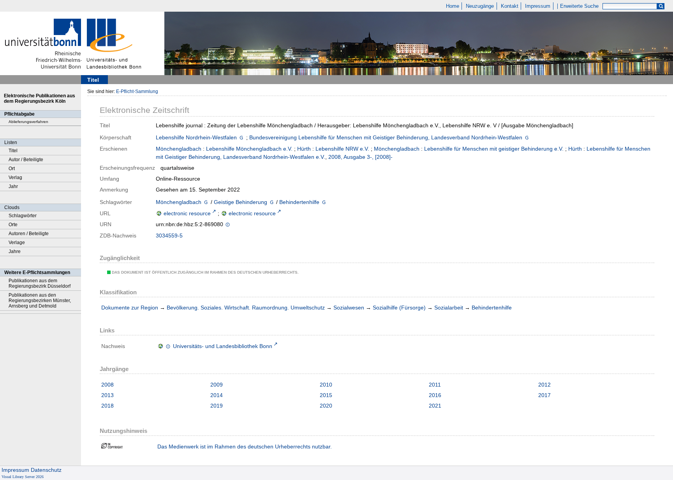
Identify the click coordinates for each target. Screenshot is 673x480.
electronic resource (187, 213)
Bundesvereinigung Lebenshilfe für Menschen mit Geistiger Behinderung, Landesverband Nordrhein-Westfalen (385, 137)
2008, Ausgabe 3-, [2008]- (360, 157)
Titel (13, 150)
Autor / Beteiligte (26, 159)
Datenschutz (46, 470)
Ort (12, 168)
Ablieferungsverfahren (28, 122)
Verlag (15, 177)
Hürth (304, 149)
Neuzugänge (480, 6)
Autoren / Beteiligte (29, 233)
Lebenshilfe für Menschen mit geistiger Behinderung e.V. (494, 149)
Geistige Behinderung (240, 202)
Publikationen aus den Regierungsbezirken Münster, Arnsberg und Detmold (40, 300)
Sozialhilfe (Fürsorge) (399, 307)
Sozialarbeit (448, 307)
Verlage (17, 242)
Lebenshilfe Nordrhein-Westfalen (196, 137)
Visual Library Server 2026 (23, 477)
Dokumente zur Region (129, 307)
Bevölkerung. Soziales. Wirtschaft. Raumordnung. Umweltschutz (246, 307)
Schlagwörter (23, 215)
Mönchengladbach (178, 149)
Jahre (15, 251)
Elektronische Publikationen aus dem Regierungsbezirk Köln (39, 98)
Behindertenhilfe (299, 202)
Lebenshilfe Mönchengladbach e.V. (249, 149)
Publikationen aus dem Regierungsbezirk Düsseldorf (39, 283)
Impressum (537, 6)
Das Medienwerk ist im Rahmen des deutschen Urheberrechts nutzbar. (244, 446)
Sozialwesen (348, 307)
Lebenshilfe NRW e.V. (342, 149)
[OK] (661, 6)
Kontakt (509, 6)
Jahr (13, 186)
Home (452, 6)
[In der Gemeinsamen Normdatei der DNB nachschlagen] (241, 138)
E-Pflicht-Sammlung (137, 91)
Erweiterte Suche (579, 6)
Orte (13, 224)
